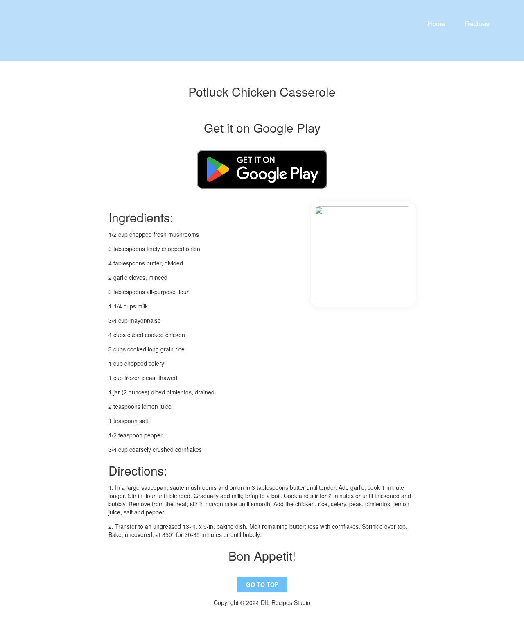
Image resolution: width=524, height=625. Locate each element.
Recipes (477, 23)
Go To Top (262, 584)
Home (436, 23)
